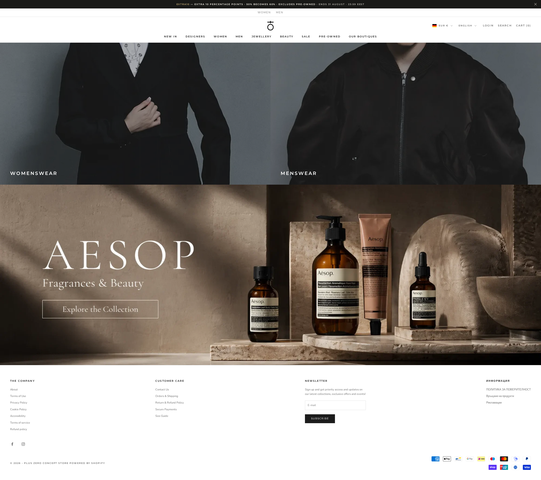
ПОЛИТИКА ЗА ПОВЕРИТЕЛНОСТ (508, 389)
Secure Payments (166, 409)
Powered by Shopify (87, 463)
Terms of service (20, 423)
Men (279, 12)
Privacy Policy (18, 403)
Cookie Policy (18, 409)
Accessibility (18, 416)
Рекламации (494, 403)
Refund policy (18, 429)
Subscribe (320, 418)
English (465, 25)
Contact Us (162, 389)
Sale (306, 36)
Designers (195, 36)
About (14, 389)
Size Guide (161, 416)
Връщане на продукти (500, 396)
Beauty (286, 36)
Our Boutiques (363, 36)
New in (170, 36)
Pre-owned (329, 36)
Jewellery (262, 36)
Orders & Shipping (166, 396)
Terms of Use (18, 396)
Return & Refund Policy (169, 403)
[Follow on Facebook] (12, 444)
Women (264, 12)
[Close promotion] (535, 4)
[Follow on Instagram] (23, 444)
